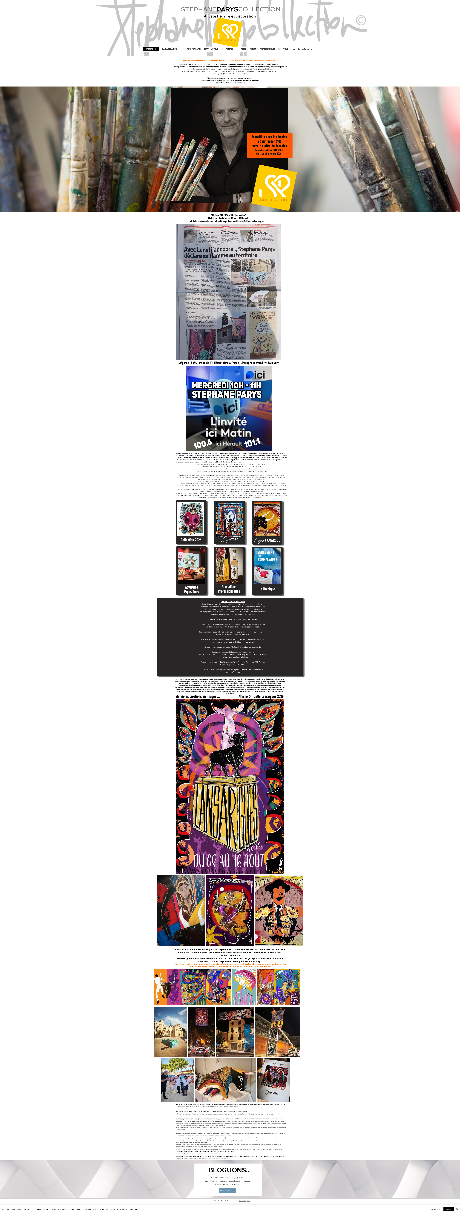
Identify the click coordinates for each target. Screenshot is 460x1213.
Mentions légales (244, 1201)
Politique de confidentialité (128, 1209)
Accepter (449, 1209)
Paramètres (435, 1209)
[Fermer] (457, 1209)
